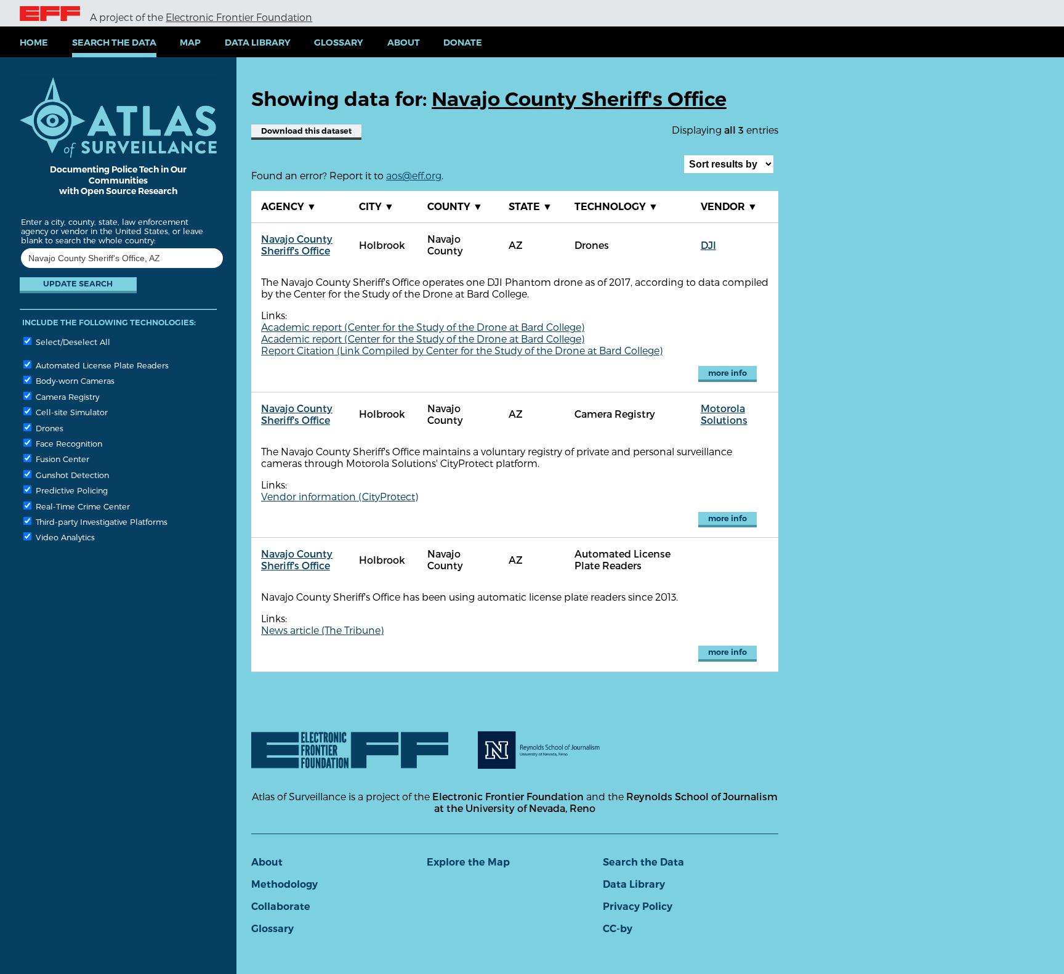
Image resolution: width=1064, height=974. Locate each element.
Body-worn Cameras (74, 380)
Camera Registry (66, 396)
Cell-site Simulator (70, 411)
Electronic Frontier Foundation (239, 17)
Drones (48, 427)
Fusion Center (61, 458)
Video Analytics (64, 537)
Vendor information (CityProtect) (339, 496)
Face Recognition (67, 443)
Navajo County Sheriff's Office (296, 244)
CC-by (617, 929)
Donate (462, 42)
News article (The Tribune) (322, 630)
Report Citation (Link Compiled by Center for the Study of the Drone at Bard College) (462, 350)
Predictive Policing (70, 490)
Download (306, 131)
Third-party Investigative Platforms (100, 521)
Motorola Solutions (724, 414)
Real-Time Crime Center (81, 506)
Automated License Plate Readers (101, 365)
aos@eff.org (413, 175)
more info (727, 373)
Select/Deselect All (71, 341)
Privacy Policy (637, 906)
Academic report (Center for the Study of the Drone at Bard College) (422, 327)
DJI (708, 245)
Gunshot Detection (71, 474)
